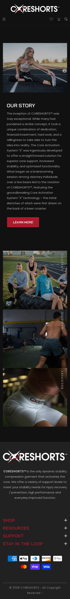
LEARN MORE (23, 222)
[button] (4, 19)
